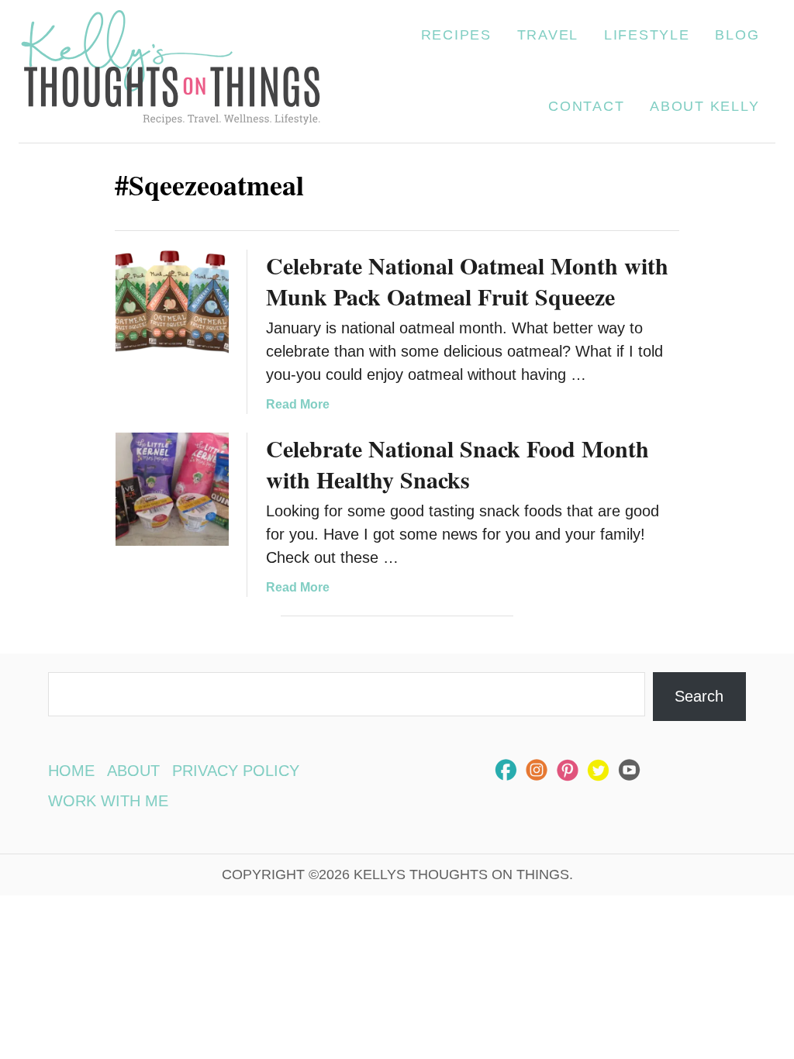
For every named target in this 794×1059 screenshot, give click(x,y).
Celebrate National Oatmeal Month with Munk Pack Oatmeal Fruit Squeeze (467, 280)
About (133, 770)
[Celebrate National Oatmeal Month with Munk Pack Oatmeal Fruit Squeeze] (172, 306)
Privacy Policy (235, 770)
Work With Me (108, 800)
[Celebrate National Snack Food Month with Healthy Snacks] (172, 489)
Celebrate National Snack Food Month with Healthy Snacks (457, 463)
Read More (298, 404)
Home (71, 770)
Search (699, 696)
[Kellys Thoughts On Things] (170, 71)
